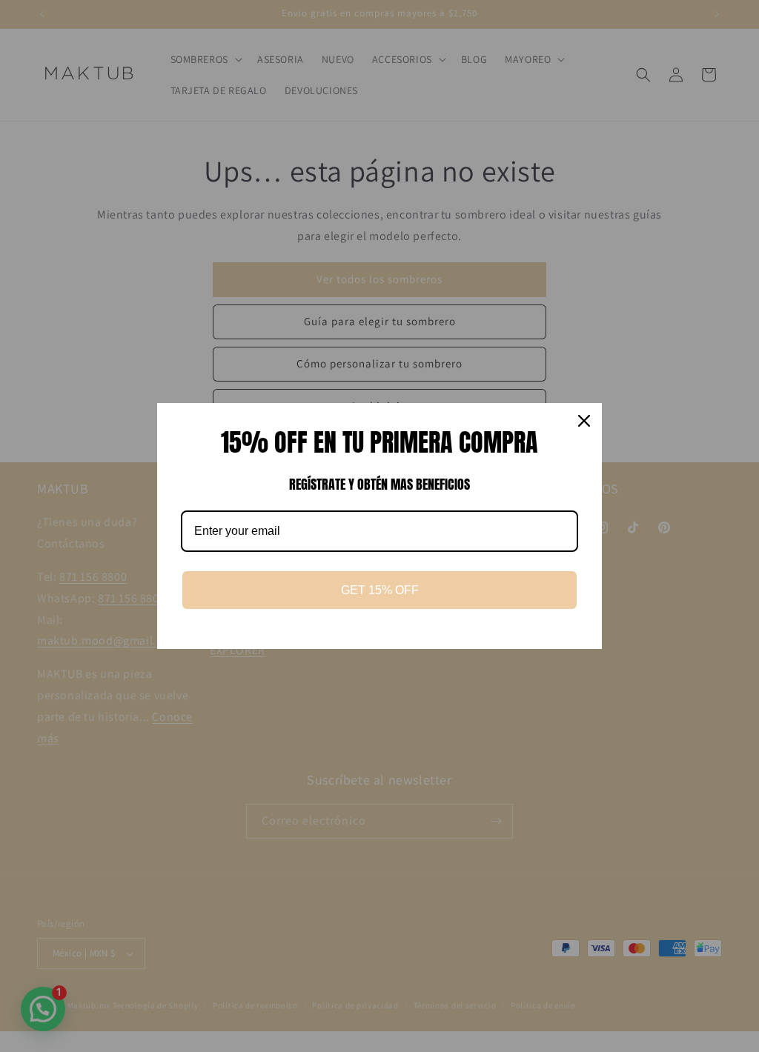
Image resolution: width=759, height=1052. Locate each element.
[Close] (584, 421)
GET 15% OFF (380, 590)
